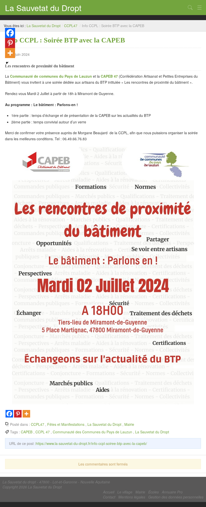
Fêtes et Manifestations (65, 424)
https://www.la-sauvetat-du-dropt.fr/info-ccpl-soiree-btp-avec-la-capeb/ (91, 443)
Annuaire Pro (172, 491)
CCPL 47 (42, 431)
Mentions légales (131, 496)
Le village (124, 491)
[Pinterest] (18, 414)
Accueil (108, 491)
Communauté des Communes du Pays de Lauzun (92, 431)
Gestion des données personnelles (175, 496)
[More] (26, 414)
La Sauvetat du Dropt (43, 7)
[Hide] (7, 63)
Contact (109, 496)
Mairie (129, 424)
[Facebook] (9, 414)
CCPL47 (70, 25)
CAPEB (26, 431)
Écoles (153, 491)
